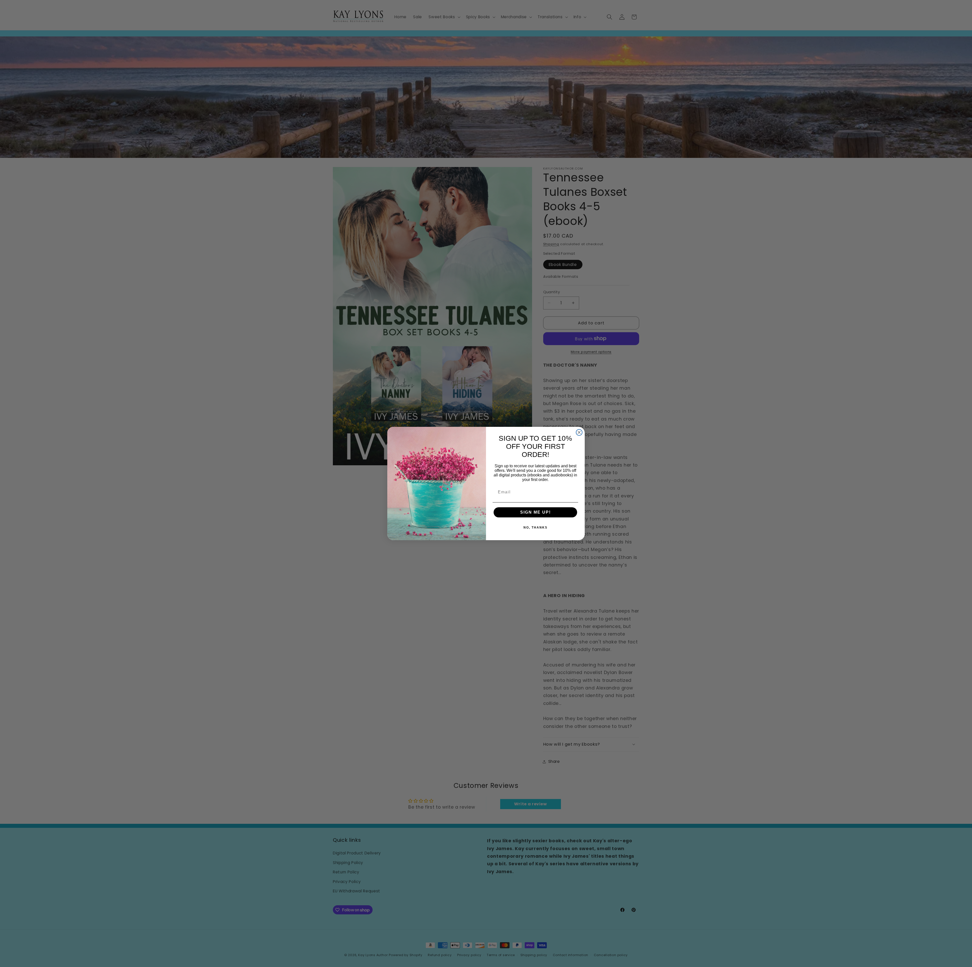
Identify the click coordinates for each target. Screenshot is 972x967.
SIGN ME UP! (535, 512)
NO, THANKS (535, 527)
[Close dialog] (579, 432)
